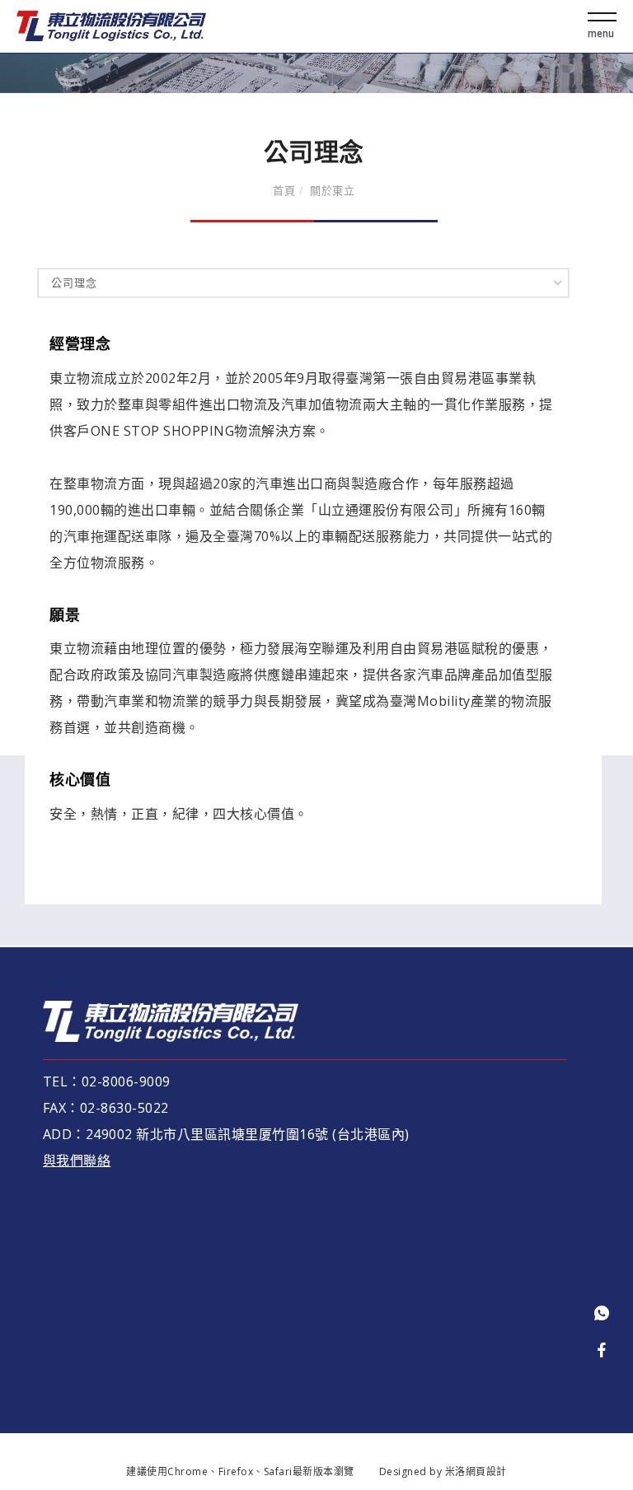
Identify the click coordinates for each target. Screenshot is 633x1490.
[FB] (601, 1350)
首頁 (284, 190)
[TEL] (601, 1313)
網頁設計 (486, 1471)
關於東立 (332, 190)
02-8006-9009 (128, 1081)
